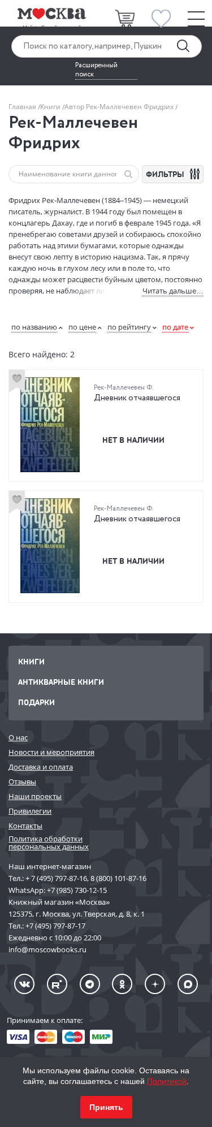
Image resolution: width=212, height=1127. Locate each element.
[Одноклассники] (122, 984)
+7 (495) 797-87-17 (55, 926)
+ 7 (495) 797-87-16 (56, 878)
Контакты (25, 826)
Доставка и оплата (40, 767)
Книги (51, 106)
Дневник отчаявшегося (137, 398)
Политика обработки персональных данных (48, 843)
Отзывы (22, 781)
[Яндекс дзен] (155, 984)
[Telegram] (90, 984)
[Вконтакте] (24, 984)
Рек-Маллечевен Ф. (124, 387)
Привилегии (29, 811)
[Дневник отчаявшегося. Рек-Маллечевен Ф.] (50, 424)
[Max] (188, 984)
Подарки (36, 702)
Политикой (167, 1081)
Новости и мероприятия (51, 752)
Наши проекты (35, 796)
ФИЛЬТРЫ (166, 174)
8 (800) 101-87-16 (118, 878)
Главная (23, 106)
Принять (106, 1107)
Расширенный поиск (96, 70)
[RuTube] (57, 984)
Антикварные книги (61, 681)
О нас (18, 737)
